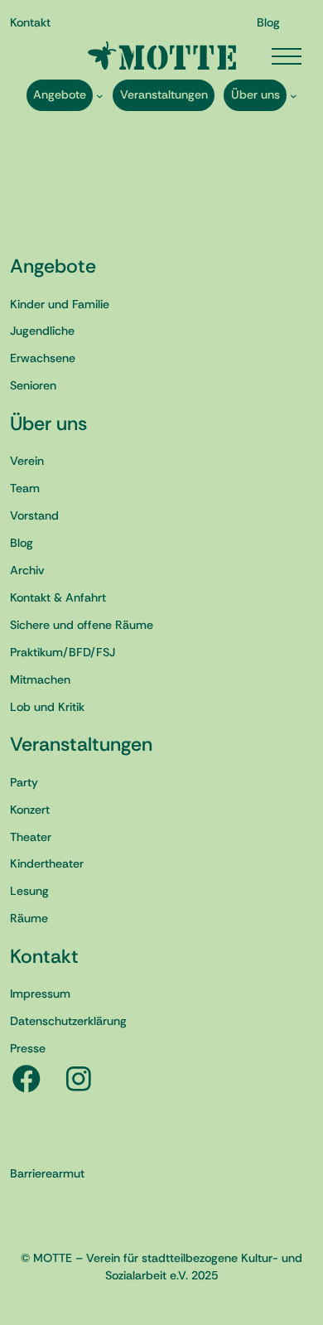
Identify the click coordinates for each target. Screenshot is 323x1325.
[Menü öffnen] (286, 56)
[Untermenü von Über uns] (293, 95)
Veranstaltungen (81, 744)
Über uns (48, 423)
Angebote (53, 266)
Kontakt (44, 956)
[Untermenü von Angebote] (100, 95)
